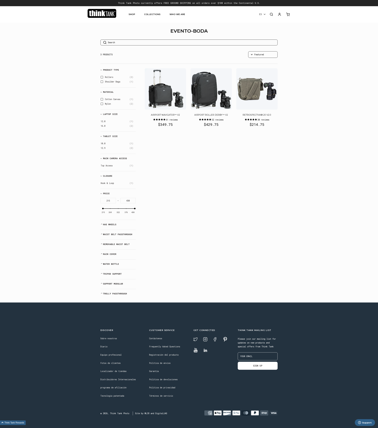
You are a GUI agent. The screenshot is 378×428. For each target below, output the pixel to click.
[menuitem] (137, 14)
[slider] (103, 208)
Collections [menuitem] (152, 14)
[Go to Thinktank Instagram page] (205, 339)
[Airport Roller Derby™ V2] (211, 89)
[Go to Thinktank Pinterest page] (225, 339)
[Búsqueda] (271, 14)
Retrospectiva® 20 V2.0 (257, 115)
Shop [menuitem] (132, 14)
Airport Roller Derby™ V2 (211, 115)
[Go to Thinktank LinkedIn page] (205, 351)
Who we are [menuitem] (177, 14)
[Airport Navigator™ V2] (165, 89)
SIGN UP (257, 365)
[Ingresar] (280, 14)
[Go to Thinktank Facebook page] (215, 339)
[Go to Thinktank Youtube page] (195, 350)
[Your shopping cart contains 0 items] (288, 14)
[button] (13, 422)
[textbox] (108, 200)
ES (260, 14)
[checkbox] (119, 77)
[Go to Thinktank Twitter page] (195, 339)
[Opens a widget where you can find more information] (365, 423)
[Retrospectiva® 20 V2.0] (257, 89)
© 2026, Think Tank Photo (114, 413)
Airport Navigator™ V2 (165, 115)
